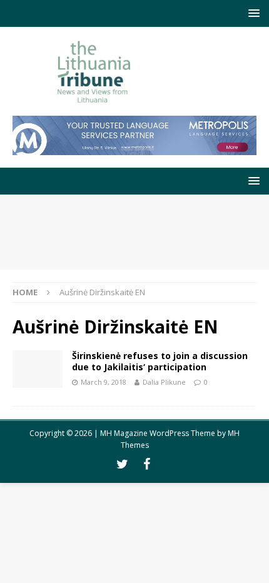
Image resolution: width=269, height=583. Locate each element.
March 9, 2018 (103, 382)
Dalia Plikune (164, 382)
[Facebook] (147, 464)
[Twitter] (122, 464)
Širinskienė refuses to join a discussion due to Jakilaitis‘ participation (160, 361)
